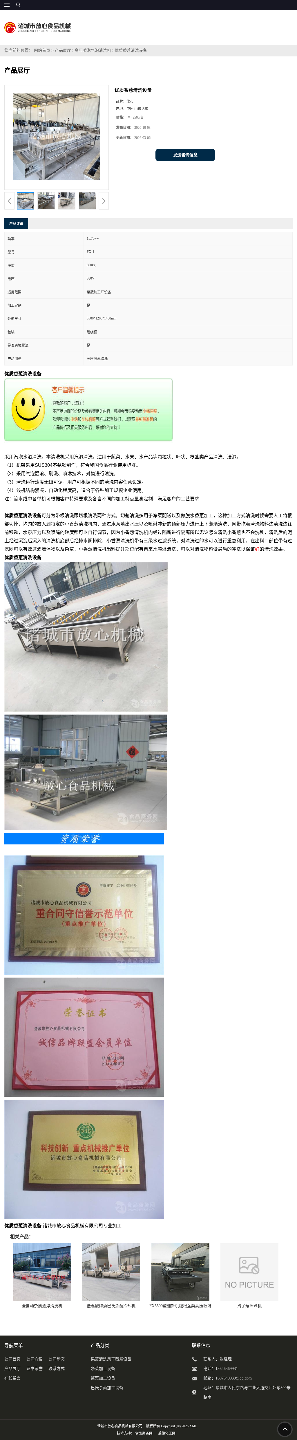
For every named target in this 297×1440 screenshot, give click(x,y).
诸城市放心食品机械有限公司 (119, 1426)
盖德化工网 (166, 1433)
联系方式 (56, 1368)
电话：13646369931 (220, 1368)
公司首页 (12, 1359)
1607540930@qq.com (233, 1378)
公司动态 (56, 1359)
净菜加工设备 (103, 1368)
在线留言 (12, 1378)
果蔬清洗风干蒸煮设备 (111, 1359)
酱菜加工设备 (103, 1378)
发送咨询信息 (185, 155)
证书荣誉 (34, 1368)
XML (193, 1426)
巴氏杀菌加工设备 (107, 1388)
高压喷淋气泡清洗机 (93, 50)
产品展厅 (63, 50)
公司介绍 (34, 1359)
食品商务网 (144, 1433)
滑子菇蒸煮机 (249, 1306)
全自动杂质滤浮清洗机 (42, 1306)
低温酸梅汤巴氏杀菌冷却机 (111, 1306)
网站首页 (42, 50)
